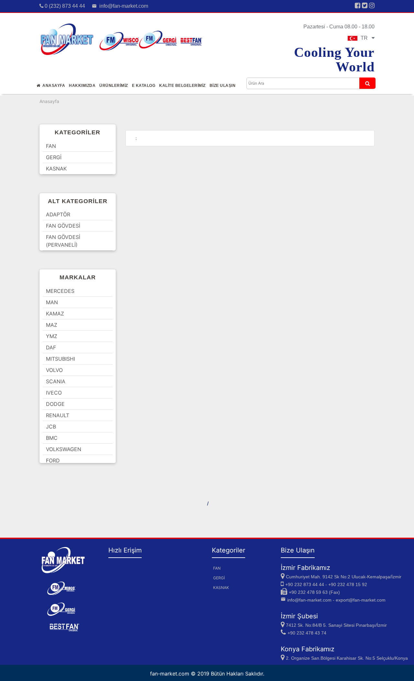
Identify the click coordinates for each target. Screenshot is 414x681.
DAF (51, 347)
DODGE (55, 404)
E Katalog (144, 85)
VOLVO (54, 370)
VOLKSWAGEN (63, 449)
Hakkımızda (82, 85)
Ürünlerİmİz (113, 85)
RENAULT (57, 415)
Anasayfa (52, 85)
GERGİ (53, 157)
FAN (51, 146)
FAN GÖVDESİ (63, 225)
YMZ (51, 336)
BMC (52, 438)
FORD (53, 460)
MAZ (51, 325)
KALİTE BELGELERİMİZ (182, 85)
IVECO (54, 392)
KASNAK (56, 168)
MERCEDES (60, 291)
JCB (51, 426)
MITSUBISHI (60, 359)
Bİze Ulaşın (223, 85)
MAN (52, 302)
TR (366, 38)
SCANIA (55, 381)
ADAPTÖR (58, 214)
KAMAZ (55, 313)
